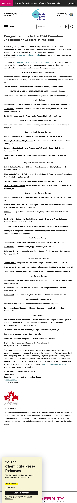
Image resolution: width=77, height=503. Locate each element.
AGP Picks (6, 3)
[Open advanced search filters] (66, 26)
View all (72, 3)
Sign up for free (21, 492)
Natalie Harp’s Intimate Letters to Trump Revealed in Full (34, 3)
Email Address (11, 484)
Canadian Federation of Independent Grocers (33, 62)
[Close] (39, 459)
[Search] (61, 26)
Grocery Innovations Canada (54, 364)
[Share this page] (71, 27)
